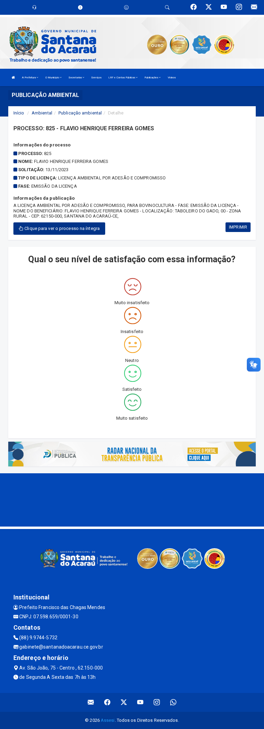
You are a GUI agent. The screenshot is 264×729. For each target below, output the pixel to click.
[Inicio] (13, 77)
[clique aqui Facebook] (107, 702)
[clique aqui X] (124, 702)
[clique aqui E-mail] (91, 702)
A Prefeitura (29, 77)
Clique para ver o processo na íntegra (61, 228)
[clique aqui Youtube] (140, 702)
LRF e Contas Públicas (122, 77)
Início (18, 112)
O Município (52, 77)
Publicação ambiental (80, 112)
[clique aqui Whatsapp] (173, 702)
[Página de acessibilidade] (126, 7)
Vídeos (172, 77)
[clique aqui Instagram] (157, 702)
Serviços (96, 77)
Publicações (151, 77)
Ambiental (42, 112)
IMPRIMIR (238, 227)
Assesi (108, 720)
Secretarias (75, 77)
